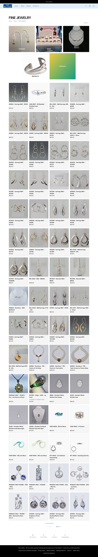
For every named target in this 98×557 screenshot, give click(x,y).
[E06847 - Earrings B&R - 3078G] (38, 238)
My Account (33, 537)
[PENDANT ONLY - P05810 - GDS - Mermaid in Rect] (18, 502)
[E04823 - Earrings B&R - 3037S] (59, 150)
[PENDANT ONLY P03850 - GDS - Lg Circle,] (79, 473)
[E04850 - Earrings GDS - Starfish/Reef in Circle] (59, 502)
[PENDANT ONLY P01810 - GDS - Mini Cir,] (59, 473)
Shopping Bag (65, 537)
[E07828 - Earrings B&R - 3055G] (59, 179)
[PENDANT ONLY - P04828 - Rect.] (38, 473)
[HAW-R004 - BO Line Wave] (18, 443)
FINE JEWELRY (22, 21)
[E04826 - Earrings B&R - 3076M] (59, 208)
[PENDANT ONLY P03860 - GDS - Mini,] (18, 473)
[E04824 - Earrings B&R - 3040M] (79, 150)
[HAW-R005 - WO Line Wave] (38, 443)
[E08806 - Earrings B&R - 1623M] (79, 92)
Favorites (54, 537)
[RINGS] (49, 36)
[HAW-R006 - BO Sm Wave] (59, 414)
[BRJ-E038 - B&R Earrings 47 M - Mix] (38, 296)
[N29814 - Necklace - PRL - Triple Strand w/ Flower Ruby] (79, 354)
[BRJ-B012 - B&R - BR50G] (38, 267)
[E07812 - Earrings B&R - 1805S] (59, 296)
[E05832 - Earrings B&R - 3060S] (38, 325)
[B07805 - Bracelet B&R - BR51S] (59, 267)
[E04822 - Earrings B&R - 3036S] (38, 150)
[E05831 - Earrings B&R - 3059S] (18, 325)
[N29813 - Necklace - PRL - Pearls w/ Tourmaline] (59, 354)
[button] (7, 6)
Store (16, 6)
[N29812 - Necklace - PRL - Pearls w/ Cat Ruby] (38, 354)
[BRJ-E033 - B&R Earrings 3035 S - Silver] (79, 121)
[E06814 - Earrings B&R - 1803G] (18, 121)
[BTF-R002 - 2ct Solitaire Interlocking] (59, 443)
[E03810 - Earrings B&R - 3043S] (38, 179)
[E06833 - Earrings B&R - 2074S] (59, 121)
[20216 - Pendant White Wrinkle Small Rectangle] (18, 414)
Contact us (36, 6)
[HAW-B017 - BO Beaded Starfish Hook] (38, 92)
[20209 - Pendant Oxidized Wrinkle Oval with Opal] (38, 414)
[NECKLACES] (76, 36)
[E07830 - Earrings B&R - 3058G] (18, 208)
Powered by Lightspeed (49, 553)
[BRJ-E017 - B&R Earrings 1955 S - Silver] (79, 296)
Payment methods (50, 550)
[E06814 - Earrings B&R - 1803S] (18, 92)
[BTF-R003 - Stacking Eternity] (79, 443)
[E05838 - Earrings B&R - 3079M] (59, 238)
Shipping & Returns (61, 550)
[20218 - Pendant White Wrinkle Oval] (79, 383)
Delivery (28, 6)
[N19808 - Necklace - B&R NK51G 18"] (18, 296)
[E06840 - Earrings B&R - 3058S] (38, 208)
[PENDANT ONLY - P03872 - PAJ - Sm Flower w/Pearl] (18, 383)
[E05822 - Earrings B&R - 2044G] (79, 325)
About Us (69, 550)
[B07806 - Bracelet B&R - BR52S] (79, 267)
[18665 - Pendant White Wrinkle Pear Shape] (59, 383)
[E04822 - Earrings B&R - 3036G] (18, 150)
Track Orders (43, 537)
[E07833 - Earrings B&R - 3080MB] (18, 267)
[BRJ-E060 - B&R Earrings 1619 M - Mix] (59, 92)
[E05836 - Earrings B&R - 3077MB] (59, 325)
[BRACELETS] (35, 63)
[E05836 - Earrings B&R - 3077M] (18, 238)
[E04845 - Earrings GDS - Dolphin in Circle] (38, 502)
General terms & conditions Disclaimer (28, 550)
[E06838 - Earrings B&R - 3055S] (79, 179)
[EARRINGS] (22, 36)
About (22, 6)
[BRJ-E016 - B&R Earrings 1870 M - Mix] (18, 354)
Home (10, 21)
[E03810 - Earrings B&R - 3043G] (18, 179)
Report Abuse (76, 550)
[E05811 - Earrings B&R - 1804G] (38, 121)
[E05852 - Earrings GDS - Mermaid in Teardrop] (79, 502)
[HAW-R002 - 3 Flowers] (79, 414)
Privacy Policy (41, 550)
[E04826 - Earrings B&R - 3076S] (79, 208)
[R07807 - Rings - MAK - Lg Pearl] (38, 383)
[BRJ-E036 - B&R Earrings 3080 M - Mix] (79, 238)
